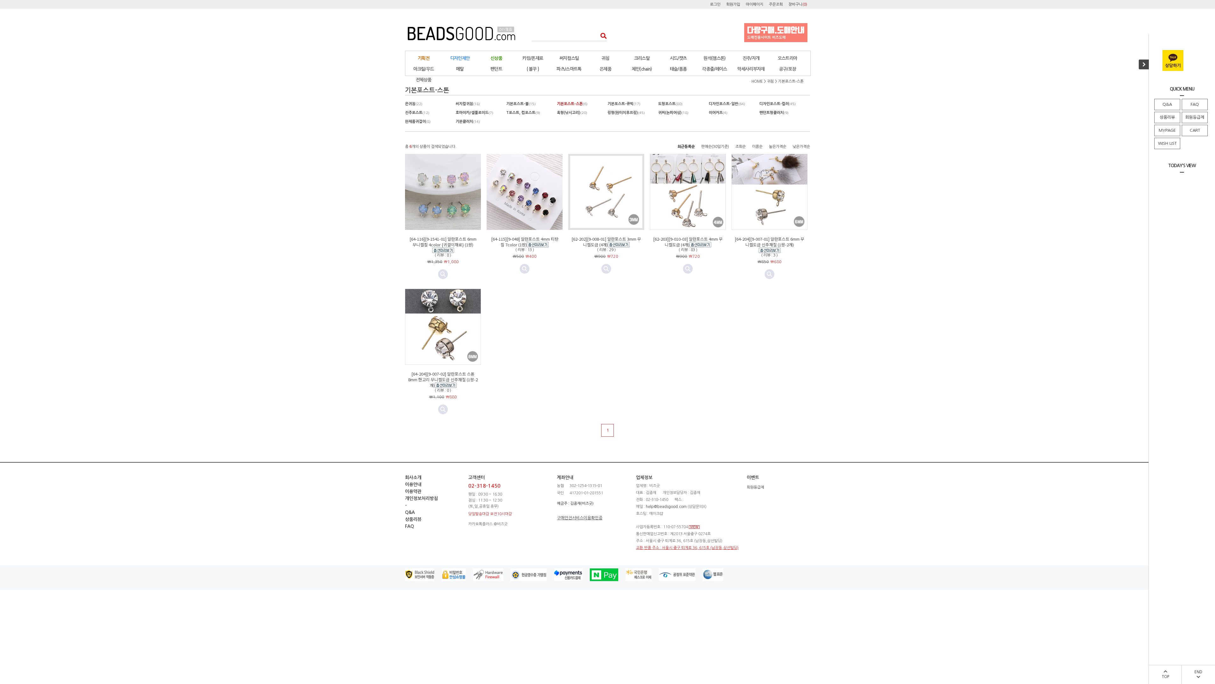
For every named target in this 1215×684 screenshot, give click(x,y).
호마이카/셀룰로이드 (474, 113)
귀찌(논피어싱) (673, 113)
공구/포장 (787, 69)
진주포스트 (417, 113)
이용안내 (413, 484)
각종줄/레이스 (714, 69)
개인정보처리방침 (421, 498)
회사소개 (413, 477)
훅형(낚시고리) (572, 113)
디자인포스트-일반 (727, 104)
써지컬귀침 (468, 104)
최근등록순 (686, 147)
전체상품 (423, 80)
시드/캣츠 (678, 58)
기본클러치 (468, 122)
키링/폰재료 (532, 58)
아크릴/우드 (423, 69)
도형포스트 (670, 104)
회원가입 (733, 4)
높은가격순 (777, 147)
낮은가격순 (801, 147)
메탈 (460, 69)
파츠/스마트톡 (569, 69)
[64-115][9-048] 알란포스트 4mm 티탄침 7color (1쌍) (524, 242)
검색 (601, 35)
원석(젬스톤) (714, 58)
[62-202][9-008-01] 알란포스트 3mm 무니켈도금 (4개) (606, 242)
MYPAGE (1167, 130)
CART (1195, 130)
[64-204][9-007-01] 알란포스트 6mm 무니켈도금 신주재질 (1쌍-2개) (769, 242)
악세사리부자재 (750, 69)
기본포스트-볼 (521, 104)
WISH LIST (1167, 143)
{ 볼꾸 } (532, 69)
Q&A (1167, 104)
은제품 (605, 69)
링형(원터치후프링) (626, 113)
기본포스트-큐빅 (624, 104)
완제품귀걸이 (418, 122)
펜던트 (496, 69)
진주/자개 (751, 58)
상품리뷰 (1167, 117)
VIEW (694, 527)
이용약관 (413, 491)
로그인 (715, 4)
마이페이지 (754, 4)
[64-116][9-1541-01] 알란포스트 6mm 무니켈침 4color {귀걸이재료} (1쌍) (443, 242)
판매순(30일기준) (715, 147)
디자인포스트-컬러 (777, 104)
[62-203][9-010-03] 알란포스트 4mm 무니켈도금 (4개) (688, 242)
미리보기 (443, 274)
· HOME (756, 81)
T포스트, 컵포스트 (523, 113)
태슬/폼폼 (678, 69)
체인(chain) (642, 69)
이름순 (757, 147)
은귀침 (413, 104)
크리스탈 (642, 58)
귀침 (605, 58)
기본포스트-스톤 (791, 81)
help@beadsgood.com (666, 507)
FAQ (1195, 104)
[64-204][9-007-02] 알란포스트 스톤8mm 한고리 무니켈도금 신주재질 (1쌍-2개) (443, 379)
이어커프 (718, 113)
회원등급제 (1194, 117)
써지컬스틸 (569, 58)
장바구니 (797, 4)
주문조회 (776, 4)
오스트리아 (787, 58)
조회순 (740, 147)
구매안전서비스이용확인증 (579, 518)
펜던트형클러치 (773, 113)
